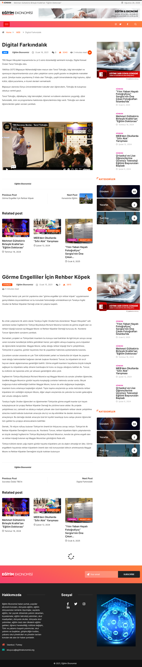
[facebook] (127, 24)
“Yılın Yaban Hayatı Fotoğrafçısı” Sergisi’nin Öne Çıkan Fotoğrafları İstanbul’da (127, 96)
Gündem (11, 231)
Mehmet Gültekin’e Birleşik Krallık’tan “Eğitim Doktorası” (78, 244)
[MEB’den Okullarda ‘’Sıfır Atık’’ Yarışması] (105, 138)
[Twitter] (120, 24)
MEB (18, 32)
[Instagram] (116, 24)
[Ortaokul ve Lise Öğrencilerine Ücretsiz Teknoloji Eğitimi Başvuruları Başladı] (105, 158)
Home (8, 32)
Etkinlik (7, 285)
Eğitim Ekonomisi (20, 52)
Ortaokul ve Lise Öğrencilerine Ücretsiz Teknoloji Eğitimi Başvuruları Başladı (127, 160)
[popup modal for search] (135, 24)
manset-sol (24, 231)
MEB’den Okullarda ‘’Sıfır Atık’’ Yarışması (30, 3)
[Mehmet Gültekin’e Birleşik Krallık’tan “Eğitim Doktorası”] (105, 118)
